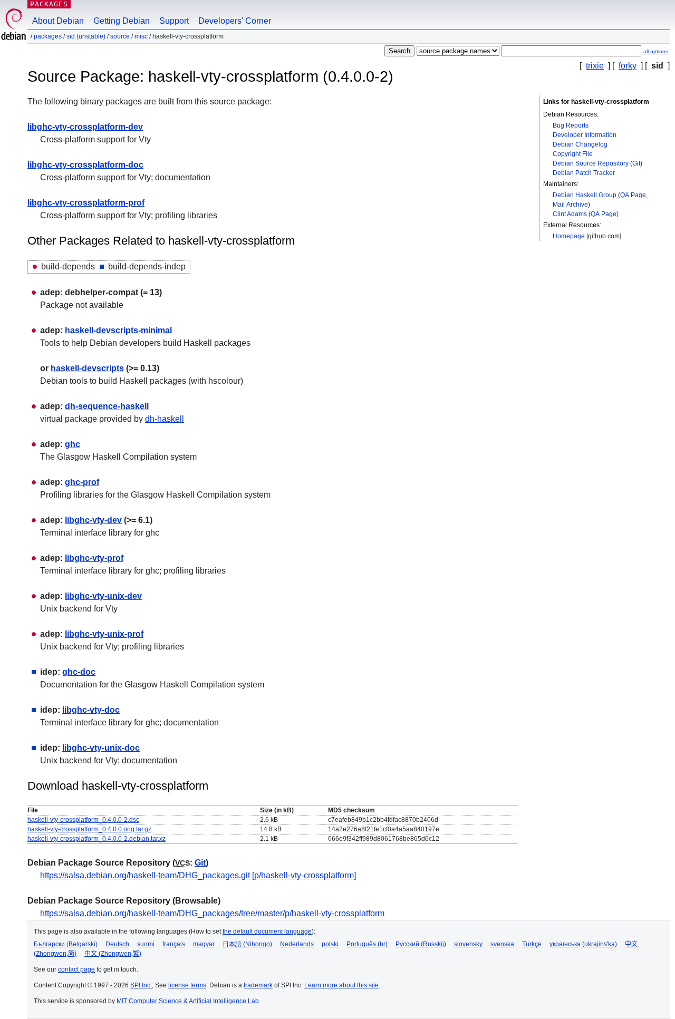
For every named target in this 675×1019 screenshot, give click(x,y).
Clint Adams (570, 214)
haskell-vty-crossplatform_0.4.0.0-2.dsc (83, 819)
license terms (187, 985)
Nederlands (297, 944)
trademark (258, 985)
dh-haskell (164, 418)
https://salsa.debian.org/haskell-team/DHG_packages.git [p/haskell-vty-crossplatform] (198, 875)
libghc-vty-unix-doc (101, 747)
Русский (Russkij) (421, 944)
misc (141, 36)
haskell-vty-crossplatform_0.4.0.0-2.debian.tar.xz (96, 838)
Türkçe (532, 944)
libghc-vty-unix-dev (103, 595)
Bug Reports (571, 125)
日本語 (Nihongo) (247, 944)
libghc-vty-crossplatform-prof (85, 202)
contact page (76, 969)
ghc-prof (82, 482)
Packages (49, 4)
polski (330, 944)
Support (174, 20)
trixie (595, 65)
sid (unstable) (85, 36)
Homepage (569, 236)
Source (120, 36)
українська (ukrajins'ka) (583, 944)
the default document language (267, 931)
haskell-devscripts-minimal (118, 330)
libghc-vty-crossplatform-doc (85, 164)
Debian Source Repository (591, 163)
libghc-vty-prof (94, 558)
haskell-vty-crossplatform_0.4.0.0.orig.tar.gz (89, 829)
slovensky (468, 944)
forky (628, 65)
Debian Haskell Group (584, 195)
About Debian (58, 20)
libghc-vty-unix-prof (104, 633)
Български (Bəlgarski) (66, 944)
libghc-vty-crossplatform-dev (85, 126)
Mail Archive (570, 204)
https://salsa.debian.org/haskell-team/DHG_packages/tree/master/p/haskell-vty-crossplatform (212, 913)
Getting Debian (121, 20)
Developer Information (584, 135)
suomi (146, 944)
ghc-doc (78, 671)
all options (655, 51)
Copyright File (573, 154)
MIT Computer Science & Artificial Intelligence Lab (188, 1001)
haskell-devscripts (87, 368)
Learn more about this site (341, 985)
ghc (72, 444)
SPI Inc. (141, 985)
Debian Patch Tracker (584, 173)
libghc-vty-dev (93, 520)
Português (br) (367, 944)
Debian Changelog (580, 144)
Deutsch (117, 944)
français (173, 944)
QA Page (633, 195)
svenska (502, 944)
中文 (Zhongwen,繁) (112, 953)
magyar (204, 944)
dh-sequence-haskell (107, 406)
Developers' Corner (234, 20)
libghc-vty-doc (91, 709)
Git (636, 163)
